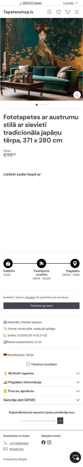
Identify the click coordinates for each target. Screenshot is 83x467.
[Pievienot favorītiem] (74, 188)
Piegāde (30, 297)
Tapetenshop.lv (18, 11)
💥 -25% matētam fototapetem (30, 3)
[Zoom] (77, 95)
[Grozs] (67, 12)
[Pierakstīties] (60, 420)
